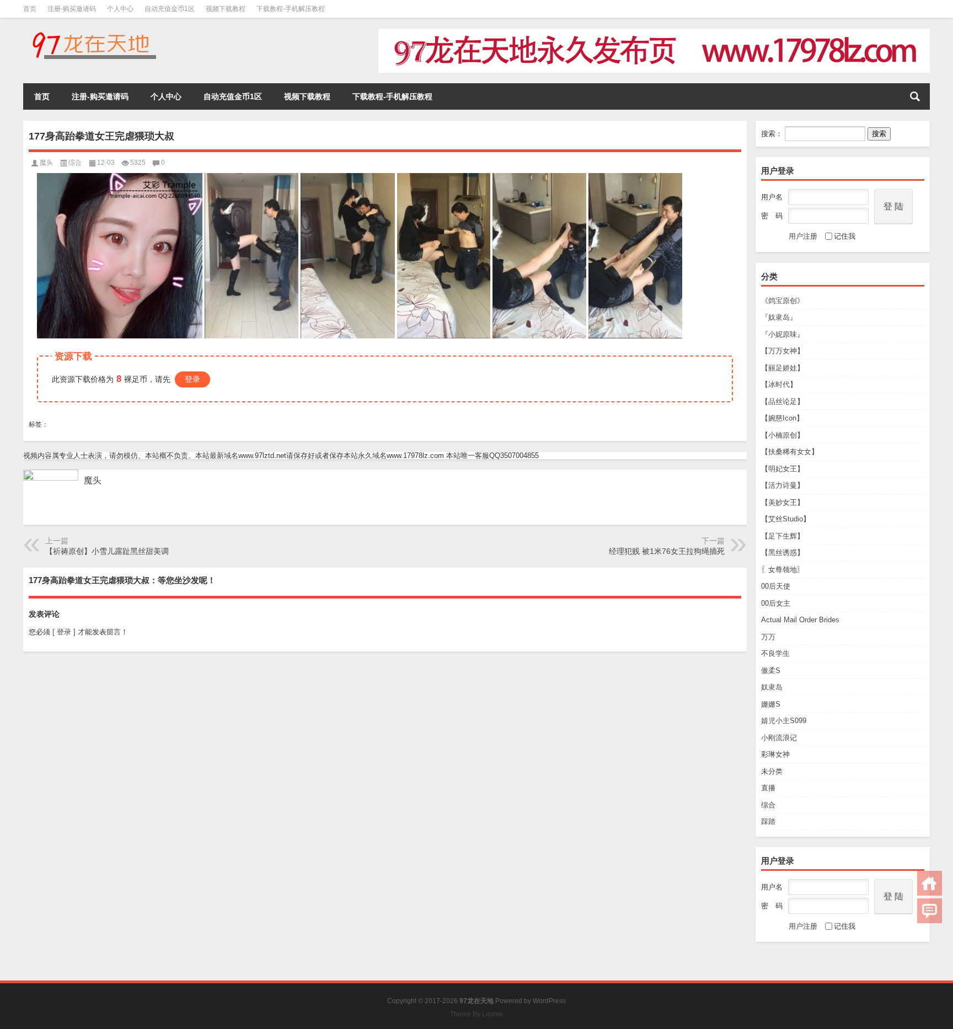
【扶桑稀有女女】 (789, 452)
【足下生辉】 (782, 536)
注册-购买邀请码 (71, 9)
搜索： (772, 134)
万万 (768, 637)
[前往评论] (929, 910)
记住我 (844, 236)
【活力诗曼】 (782, 485)
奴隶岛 (772, 687)
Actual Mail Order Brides (800, 620)
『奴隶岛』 (779, 317)
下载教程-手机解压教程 (290, 9)
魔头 (46, 162)
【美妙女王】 (782, 502)
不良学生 (775, 653)
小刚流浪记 (779, 738)
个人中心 (120, 9)
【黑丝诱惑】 (782, 552)
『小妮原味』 (782, 334)
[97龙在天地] (93, 32)
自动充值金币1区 (169, 9)
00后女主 (775, 603)
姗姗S (770, 704)
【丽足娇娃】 (782, 368)
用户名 (772, 197)
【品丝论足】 (782, 401)
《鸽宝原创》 (782, 301)
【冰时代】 (779, 384)
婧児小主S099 (783, 720)
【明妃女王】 (782, 469)
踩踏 (768, 821)
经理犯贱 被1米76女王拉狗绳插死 (667, 551)
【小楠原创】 (782, 435)
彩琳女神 (775, 754)
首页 (29, 9)
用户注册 (803, 236)
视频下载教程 (225, 9)
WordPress (549, 1001)
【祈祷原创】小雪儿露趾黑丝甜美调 (107, 551)
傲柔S (770, 670)
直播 (768, 788)
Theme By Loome (476, 1014)
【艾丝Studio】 (785, 519)
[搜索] (915, 96)
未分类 (772, 771)
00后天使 (775, 586)
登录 (192, 379)
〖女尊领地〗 (782, 569)
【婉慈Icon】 (782, 418)
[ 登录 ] (64, 632)
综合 (768, 805)
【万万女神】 (782, 351)
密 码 (772, 216)
